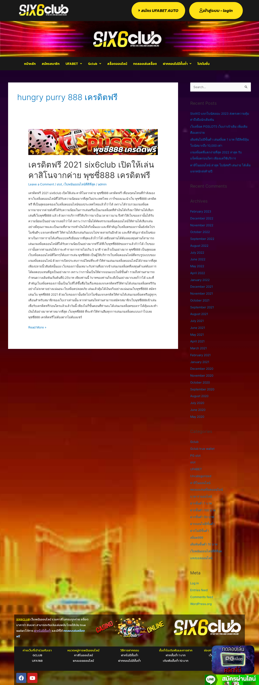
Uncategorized (200, 476)
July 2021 (197, 321)
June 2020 (197, 410)
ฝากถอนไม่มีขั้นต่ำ (175, 63)
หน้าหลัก (30, 63)
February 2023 (200, 211)
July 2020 (197, 403)
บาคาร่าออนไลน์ (201, 496)
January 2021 (199, 362)
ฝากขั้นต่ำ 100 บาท (202, 510)
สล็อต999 (196, 538)
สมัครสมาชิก (50, 63)
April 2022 (197, 273)
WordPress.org (201, 604)
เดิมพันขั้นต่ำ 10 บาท (204, 544)
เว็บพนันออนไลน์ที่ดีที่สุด (79, 184)
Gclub (92, 63)
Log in (194, 583)
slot (59, 184)
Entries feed (199, 590)
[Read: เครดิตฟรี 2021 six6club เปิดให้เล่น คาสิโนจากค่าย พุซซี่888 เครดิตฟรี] (93, 142)
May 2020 (197, 417)
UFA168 (37, 660)
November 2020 (201, 375)
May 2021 (197, 335)
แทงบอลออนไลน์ (201, 558)
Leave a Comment (41, 184)
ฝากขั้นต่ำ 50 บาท (202, 517)
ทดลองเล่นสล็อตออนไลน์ (206, 490)
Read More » (37, 327)
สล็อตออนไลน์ (117, 63)
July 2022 (197, 252)
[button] (74, 63)
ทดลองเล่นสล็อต (145, 63)
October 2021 (199, 300)
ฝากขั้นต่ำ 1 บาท (201, 503)
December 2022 (201, 218)
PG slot (195, 455)
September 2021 (202, 307)
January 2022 (200, 280)
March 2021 (198, 348)
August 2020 (199, 396)
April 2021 (197, 341)
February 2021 (200, 355)
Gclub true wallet (202, 449)
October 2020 (200, 382)
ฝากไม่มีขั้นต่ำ (199, 531)
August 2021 (199, 314)
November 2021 (201, 293)
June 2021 (197, 328)
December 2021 (201, 287)
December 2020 (201, 369)
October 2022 (200, 232)
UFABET (72, 63)
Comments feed (201, 597)
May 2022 (197, 266)
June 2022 (197, 259)
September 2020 (202, 389)
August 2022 (199, 246)
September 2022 (202, 239)
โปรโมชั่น (203, 63)
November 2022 (201, 225)
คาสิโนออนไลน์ (200, 483)
